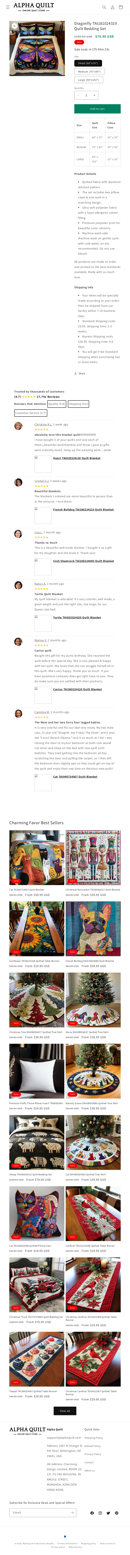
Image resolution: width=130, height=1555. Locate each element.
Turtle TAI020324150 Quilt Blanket (77, 617)
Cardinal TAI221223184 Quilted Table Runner (90, 1245)
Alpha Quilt (28, 1543)
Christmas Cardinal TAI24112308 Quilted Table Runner (91, 1318)
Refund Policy (92, 1446)
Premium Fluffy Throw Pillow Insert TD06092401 (36, 1103)
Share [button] (82, 373)
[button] (8, 7)
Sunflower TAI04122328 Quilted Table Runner (34, 960)
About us (89, 1470)
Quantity (79, 88)
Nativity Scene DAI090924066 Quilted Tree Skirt (92, 1103)
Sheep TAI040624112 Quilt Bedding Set (30, 1174)
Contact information (67, 1543)
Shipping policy (88, 1543)
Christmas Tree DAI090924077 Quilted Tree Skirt (35, 1032)
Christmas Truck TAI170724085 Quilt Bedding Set (36, 1316)
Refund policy (75, 1547)
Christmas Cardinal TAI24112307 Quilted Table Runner (91, 1393)
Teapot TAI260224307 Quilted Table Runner (33, 1391)
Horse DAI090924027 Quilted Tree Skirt (87, 1032)
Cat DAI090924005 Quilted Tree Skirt (86, 1174)
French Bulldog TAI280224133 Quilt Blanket (83, 509)
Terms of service (107, 1543)
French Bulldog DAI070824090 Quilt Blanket (90, 960)
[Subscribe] (72, 1512)
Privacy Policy (92, 1454)
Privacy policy (58, 1547)
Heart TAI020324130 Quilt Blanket (77, 458)
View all (65, 1411)
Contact (89, 1462)
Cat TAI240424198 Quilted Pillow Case (30, 1245)
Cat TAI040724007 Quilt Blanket (75, 777)
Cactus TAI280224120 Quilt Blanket (77, 689)
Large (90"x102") (88, 79)
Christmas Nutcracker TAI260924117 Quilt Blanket (93, 889)
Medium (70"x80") (89, 71)
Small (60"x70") (88, 63)
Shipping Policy (93, 1437)
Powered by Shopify (44, 1543)
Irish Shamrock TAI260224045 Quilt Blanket (83, 561)
